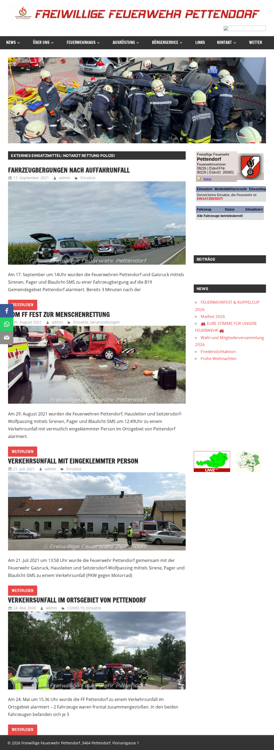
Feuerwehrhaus (81, 42)
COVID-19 (75, 607)
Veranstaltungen (105, 322)
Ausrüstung (124, 42)
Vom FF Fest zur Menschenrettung (59, 314)
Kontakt (224, 42)
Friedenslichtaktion (218, 351)
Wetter (255, 42)
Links (200, 42)
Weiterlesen (22, 305)
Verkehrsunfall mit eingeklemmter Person (73, 461)
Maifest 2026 (213, 316)
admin (64, 177)
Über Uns (41, 42)
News (11, 42)
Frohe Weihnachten (219, 358)
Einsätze (88, 177)
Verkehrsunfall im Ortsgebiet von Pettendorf (77, 600)
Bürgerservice (165, 42)
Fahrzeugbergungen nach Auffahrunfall (69, 170)
